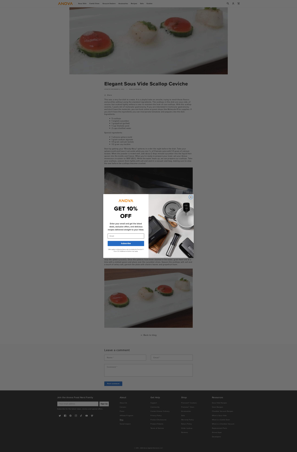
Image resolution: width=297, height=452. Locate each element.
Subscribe (126, 243)
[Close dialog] (191, 197)
